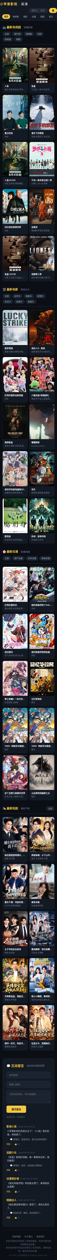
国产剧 (17, 34)
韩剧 (18, 39)
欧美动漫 (45, 558)
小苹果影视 (14, 4)
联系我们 (40, 1236)
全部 (7, 34)
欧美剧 (8, 39)
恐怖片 (19, 301)
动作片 (17, 296)
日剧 (39, 34)
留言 (51, 16)
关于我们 (28, 1236)
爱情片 (40, 296)
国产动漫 (18, 558)
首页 (6, 16)
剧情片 (31, 301)
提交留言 (16, 1109)
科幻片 (8, 301)
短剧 (42, 16)
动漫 (34, 16)
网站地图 (16, 1236)
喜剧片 (29, 296)
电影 (25, 16)
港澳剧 (29, 34)
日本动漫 (32, 558)
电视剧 (16, 16)
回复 (8, 1144)
